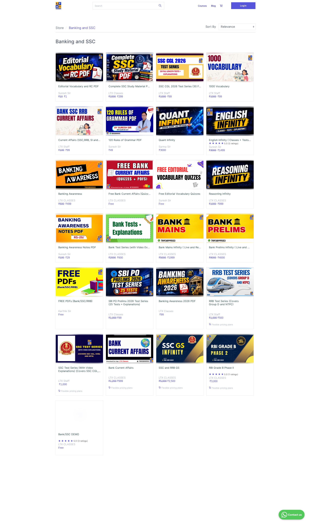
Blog (213, 5)
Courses (202, 5)
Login (243, 5)
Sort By (211, 26)
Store (60, 28)
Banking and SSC (82, 28)
